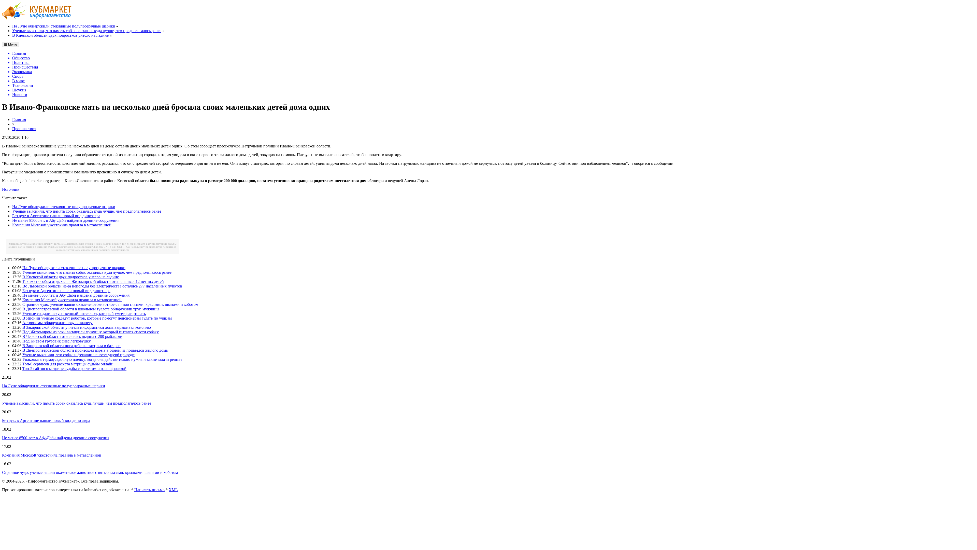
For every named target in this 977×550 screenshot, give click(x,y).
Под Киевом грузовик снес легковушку (56, 341)
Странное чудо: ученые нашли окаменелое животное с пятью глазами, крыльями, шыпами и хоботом (110, 304)
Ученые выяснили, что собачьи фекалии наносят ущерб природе (78, 355)
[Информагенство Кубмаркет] (36, 18)
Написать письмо (149, 490)
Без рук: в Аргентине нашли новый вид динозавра (56, 216)
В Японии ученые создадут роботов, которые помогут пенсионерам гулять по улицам (97, 318)
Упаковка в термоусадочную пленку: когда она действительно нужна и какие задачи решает (65, 243)
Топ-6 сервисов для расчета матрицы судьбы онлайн (67, 364)
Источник (10, 189)
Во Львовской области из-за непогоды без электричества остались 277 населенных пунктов (102, 286)
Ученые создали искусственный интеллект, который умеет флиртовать (84, 313)
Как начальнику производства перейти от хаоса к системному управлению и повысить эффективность (116, 248)
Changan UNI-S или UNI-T (108, 246)
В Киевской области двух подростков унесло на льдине (60, 35)
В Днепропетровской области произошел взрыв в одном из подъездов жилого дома (95, 350)
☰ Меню (10, 44)
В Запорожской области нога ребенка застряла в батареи (71, 345)
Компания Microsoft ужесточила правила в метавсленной (61, 225)
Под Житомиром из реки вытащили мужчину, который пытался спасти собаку (90, 332)
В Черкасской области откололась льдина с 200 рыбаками (72, 336)
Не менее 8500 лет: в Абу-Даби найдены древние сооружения (65, 220)
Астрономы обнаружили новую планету (57, 323)
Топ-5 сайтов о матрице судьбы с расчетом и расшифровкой (55, 246)
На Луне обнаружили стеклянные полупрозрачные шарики (63, 26)
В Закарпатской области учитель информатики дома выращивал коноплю (86, 327)
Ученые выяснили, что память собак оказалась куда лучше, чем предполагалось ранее (86, 31)
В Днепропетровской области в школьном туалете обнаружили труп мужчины (90, 309)
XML (173, 490)
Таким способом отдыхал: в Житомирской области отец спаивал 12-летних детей (93, 281)
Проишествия (24, 129)
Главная (19, 119)
